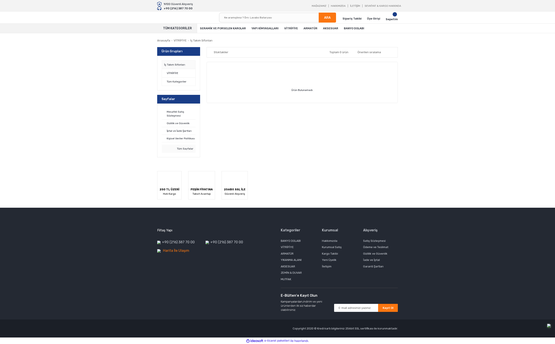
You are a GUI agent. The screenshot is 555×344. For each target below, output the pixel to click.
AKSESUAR (288, 266)
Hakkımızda (329, 240)
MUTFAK (286, 279)
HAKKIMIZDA (338, 5)
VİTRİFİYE (287, 247)
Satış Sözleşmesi (374, 240)
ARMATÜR (287, 253)
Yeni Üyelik (329, 260)
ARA (327, 18)
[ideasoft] (254, 341)
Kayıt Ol (388, 307)
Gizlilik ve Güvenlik (375, 253)
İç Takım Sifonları (201, 40)
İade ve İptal (371, 260)
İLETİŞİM (355, 5)
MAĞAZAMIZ (319, 5)
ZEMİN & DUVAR (291, 272)
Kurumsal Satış (332, 247)
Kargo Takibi (330, 253)
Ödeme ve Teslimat (375, 247)
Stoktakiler (221, 52)
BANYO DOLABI (291, 240)
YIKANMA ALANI (291, 260)
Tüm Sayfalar (184, 148)
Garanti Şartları (373, 266)
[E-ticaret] (277, 341)
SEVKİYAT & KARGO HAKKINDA (383, 5)
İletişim (326, 266)
